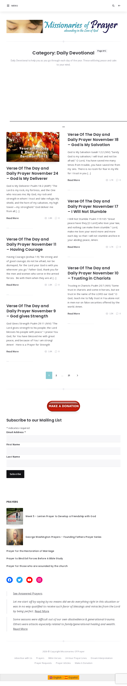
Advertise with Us (23, 658)
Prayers (40, 658)
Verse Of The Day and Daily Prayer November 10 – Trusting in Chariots (93, 273)
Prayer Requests (43, 663)
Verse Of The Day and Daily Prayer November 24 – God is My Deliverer (32, 173)
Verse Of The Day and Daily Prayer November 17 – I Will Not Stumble (93, 206)
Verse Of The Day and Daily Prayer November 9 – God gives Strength (31, 311)
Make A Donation (84, 663)
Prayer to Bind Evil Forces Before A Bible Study (34, 558)
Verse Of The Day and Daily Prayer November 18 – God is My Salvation (93, 139)
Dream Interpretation (102, 658)
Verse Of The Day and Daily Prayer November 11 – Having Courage (31, 244)
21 (69, 375)
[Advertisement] (68, 98)
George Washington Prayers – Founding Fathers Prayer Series (63, 537)
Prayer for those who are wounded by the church (37, 566)
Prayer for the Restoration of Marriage (30, 551)
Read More (12, 218)
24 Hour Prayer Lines (76, 658)
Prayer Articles (63, 663)
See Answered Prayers (27, 593)
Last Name (13, 456)
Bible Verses (54, 658)
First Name (13, 444)
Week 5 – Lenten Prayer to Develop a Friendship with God (60, 516)
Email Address (16, 432)
